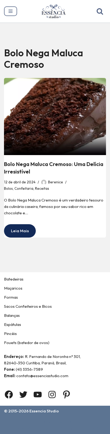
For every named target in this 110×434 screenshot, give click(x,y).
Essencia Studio (44, 410)
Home (30, 421)
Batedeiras (13, 279)
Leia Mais (16, 233)
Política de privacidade (78, 428)
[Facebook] (9, 394)
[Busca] (99, 11)
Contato (78, 421)
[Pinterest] (66, 394)
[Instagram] (52, 394)
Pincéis (10, 333)
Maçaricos (13, 288)
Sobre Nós (52, 421)
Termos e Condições (29, 428)
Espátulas (12, 324)
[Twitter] (23, 394)
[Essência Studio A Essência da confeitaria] (55, 11)
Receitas (42, 188)
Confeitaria (23, 188)
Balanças (12, 315)
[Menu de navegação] (10, 11)
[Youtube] (37, 394)
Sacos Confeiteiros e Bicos (28, 306)
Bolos (8, 188)
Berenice (55, 182)
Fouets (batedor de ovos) (26, 342)
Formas (11, 297)
